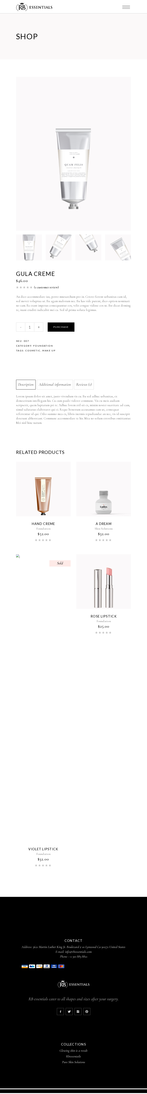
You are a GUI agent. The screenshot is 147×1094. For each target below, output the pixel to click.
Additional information (55, 384)
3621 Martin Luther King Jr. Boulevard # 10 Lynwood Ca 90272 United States (79, 947)
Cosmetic (32, 350)
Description (25, 384)
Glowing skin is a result (73, 1050)
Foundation (43, 345)
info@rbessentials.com (78, 952)
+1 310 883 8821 (78, 956)
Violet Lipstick (43, 849)
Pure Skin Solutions (73, 1062)
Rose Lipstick (104, 616)
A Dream (104, 524)
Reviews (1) (84, 384)
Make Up (49, 350)
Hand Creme (43, 524)
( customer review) (46, 287)
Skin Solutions (104, 529)
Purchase (61, 327)
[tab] (26, 385)
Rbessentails (73, 1056)
